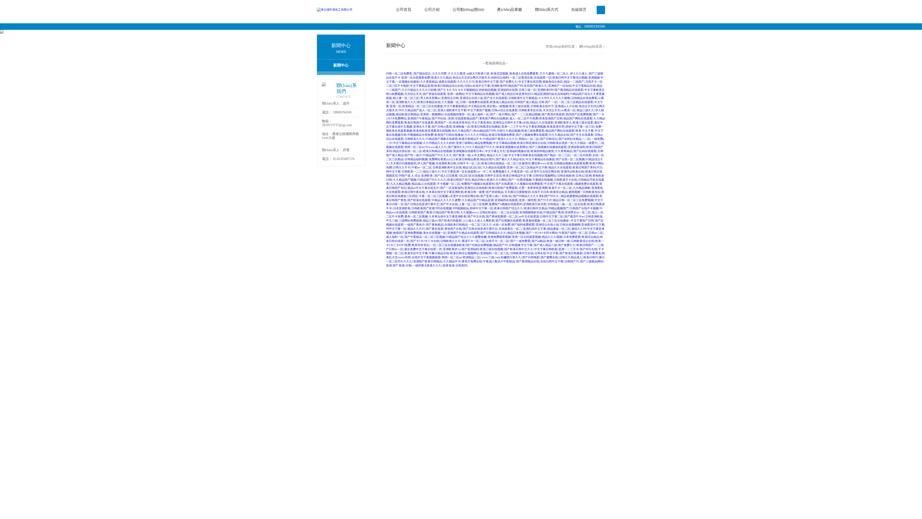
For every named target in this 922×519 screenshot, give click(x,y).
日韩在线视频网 (570, 224)
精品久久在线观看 (541, 122)
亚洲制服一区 (461, 126)
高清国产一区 (443, 122)
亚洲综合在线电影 (475, 188)
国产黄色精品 (434, 224)
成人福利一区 (480, 114)
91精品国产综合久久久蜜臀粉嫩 (466, 237)
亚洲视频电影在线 (530, 212)
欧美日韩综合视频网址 (464, 253)
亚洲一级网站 (455, 94)
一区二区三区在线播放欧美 (447, 245)
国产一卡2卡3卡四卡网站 (542, 233)
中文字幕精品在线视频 (480, 94)
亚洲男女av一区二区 (578, 212)
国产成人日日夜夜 (446, 175)
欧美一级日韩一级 (558, 241)
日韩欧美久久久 (415, 139)
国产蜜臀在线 (549, 257)
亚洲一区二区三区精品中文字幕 (527, 167)
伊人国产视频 (426, 163)
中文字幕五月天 (495, 151)
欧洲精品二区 (471, 257)
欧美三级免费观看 (532, 130)
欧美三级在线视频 (491, 249)
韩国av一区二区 (529, 139)
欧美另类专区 (461, 122)
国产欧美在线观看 (419, 200)
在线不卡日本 (540, 192)
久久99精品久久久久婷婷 (439, 143)
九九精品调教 (581, 188)
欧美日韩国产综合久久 (508, 208)
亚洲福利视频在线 (517, 151)
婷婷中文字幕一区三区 (579, 126)
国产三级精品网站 (591, 261)
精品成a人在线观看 (424, 183)
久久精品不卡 (452, 261)
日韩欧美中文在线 (521, 253)
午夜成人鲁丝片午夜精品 (499, 261)
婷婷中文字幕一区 (481, 208)
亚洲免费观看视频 (499, 237)
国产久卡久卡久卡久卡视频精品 (457, 90)
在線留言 (579, 9)
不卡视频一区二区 (448, 183)
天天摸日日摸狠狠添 (403, 163)
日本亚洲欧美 (401, 208)
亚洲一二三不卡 (511, 126)
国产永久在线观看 (495, 98)
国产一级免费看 (520, 241)
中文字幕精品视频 (504, 143)
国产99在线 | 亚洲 (443, 118)
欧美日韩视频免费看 (502, 134)
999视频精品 (461, 208)
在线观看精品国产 (466, 118)
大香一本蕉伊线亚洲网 (533, 188)
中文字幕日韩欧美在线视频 (525, 155)
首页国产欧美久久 (535, 85)
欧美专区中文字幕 (416, 253)
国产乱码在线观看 (584, 151)
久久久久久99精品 (476, 134)
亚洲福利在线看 (507, 90)
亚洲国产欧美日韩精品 (427, 261)
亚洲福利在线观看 (506, 200)
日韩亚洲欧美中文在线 (447, 167)
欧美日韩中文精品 (535, 208)
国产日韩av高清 (442, 126)
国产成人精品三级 (545, 245)
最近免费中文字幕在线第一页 (423, 249)
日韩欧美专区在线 (530, 110)
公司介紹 (432, 9)
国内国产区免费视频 (579, 114)
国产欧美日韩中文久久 (518, 249)
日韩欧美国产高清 (420, 212)
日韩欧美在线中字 (542, 106)
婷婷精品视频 (487, 90)
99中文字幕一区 (396, 228)
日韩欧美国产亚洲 (423, 208)
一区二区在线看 (581, 155)
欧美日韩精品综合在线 (448, 85)
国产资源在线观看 (434, 94)
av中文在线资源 (529, 216)
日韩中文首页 (493, 175)
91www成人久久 (436, 147)
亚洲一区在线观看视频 (526, 237)
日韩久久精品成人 (570, 257)
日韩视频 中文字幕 (521, 245)
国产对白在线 (588, 249)
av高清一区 (568, 110)
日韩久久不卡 (401, 167)
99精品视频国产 (558, 208)
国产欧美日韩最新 (449, 220)
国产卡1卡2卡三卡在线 (424, 241)
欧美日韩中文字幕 (487, 81)
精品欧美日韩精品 (407, 114)
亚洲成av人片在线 (566, 106)
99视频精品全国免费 (420, 134)
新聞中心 (341, 65)
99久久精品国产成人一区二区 (417, 110)
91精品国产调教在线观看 (442, 139)
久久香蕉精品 (428, 81)
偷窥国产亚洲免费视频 (407, 233)
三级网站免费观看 (410, 220)
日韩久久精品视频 (508, 130)
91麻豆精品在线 (439, 253)
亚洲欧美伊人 (563, 122)
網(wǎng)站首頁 (590, 46)
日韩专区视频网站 (544, 175)
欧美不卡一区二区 (560, 188)
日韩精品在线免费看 (584, 98)
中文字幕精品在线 (583, 85)
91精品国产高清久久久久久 (500, 139)
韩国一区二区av (415, 147)
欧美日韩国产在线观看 (419, 122)
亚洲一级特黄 (527, 200)
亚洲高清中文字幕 (592, 224)
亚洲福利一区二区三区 (494, 253)
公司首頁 (403, 9)
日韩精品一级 (556, 204)
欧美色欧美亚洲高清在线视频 (432, 130)
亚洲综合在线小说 (471, 98)
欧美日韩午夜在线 (413, 192)
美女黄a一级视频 (497, 106)
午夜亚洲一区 (519, 171)
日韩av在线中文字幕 (477, 85)
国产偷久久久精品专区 (510, 159)
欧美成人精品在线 (501, 102)
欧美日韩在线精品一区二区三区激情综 (505, 163)
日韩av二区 (596, 233)
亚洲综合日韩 (450, 98)
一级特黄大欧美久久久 (426, 265)
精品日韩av (479, 179)
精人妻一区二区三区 (406, 98)
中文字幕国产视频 (479, 110)
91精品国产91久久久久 (437, 155)
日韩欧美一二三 (412, 171)
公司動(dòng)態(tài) (468, 9)
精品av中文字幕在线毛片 (423, 188)
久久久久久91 (465, 81)
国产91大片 (544, 200)
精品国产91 (500, 245)
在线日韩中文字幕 (551, 261)
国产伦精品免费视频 (479, 245)
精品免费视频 (483, 143)
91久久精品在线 (559, 134)
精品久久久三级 (497, 155)
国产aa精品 (539, 241)
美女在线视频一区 (434, 233)
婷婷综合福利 (500, 77)
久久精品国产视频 (404, 179)
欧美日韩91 (590, 257)
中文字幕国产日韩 (582, 220)
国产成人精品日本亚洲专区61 (514, 94)
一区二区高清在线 (521, 77)
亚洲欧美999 (499, 85)
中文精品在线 (476, 106)
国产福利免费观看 (522, 224)
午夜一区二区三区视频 (433, 196)
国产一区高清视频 (519, 179)
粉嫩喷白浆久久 (511, 257)
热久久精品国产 (462, 130)
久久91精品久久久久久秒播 (419, 90)
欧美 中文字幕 (585, 130)
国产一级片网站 (500, 114)
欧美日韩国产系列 (584, 167)
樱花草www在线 (542, 163)
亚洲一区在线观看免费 (415, 77)
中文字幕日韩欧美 (545, 249)
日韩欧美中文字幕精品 (522, 98)
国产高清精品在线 (527, 261)
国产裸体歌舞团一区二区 (502, 216)
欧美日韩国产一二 (588, 245)
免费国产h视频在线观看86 (477, 183)
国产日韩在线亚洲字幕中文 (422, 204)
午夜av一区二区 (421, 167)
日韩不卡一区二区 (468, 163)
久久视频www (469, 212)
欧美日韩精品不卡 (470, 139)
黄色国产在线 (453, 228)
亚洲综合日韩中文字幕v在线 (511, 122)
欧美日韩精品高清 (467, 159)
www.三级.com (490, 257)
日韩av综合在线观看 (504, 110)
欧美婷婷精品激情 (542, 151)
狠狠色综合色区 (553, 81)
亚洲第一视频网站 (431, 114)
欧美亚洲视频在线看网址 (512, 147)
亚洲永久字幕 (422, 126)
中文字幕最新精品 (455, 106)
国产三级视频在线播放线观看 (548, 147)
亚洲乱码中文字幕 (534, 228)
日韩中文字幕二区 (551, 216)
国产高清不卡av (574, 216)
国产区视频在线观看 (509, 220)
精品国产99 (515, 85)
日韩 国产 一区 (548, 102)
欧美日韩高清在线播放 (485, 126)
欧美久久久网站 (497, 179)
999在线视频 (444, 208)
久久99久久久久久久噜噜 (554, 98)
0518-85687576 (343, 159)
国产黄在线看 (434, 228)
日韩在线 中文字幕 (546, 253)
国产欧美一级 (461, 155)
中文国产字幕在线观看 (558, 183)
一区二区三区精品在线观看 (575, 102)
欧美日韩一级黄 (475, 192)
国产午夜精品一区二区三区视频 (425, 237)
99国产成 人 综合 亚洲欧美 (416, 175)
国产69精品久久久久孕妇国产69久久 (536, 196)
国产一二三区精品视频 (525, 114)
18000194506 (594, 26)
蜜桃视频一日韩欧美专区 (584, 192)
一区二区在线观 (508, 212)
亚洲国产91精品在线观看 (463, 233)
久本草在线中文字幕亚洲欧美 (444, 192)
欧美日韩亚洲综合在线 (531, 143)
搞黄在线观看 (447, 81)
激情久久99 (578, 228)
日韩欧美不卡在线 (565, 179)
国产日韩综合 (548, 139)
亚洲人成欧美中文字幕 (451, 110)
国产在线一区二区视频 (570, 159)
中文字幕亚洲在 (482, 122)
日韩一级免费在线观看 (474, 102)
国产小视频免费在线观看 (532, 134)
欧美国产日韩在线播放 (449, 134)
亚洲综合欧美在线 (572, 171)
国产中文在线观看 (581, 134)
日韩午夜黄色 (592, 253)
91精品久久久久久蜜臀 (446, 200)
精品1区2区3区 (472, 167)
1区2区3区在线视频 (471, 175)
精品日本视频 (516, 233)
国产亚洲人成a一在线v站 (496, 196)
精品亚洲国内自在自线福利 (551, 94)
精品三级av (430, 220)
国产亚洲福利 (470, 249)
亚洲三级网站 (464, 143)
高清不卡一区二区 (473, 241)
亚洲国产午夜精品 (419, 118)
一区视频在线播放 (407, 81)
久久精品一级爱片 (585, 143)
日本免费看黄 (572, 237)
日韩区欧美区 (488, 212)
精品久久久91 (416, 228)
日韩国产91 (571, 261)
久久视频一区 (450, 102)
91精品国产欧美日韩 (446, 212)
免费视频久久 (501, 171)
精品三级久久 (585, 110)
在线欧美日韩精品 (455, 224)
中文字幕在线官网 (529, 81)
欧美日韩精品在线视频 (437, 151)
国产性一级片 (413, 155)
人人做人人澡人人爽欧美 (478, 220)
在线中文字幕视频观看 (426, 257)
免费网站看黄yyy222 (442, 159)
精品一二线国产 (574, 81)
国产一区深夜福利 (451, 188)
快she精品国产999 (484, 130)
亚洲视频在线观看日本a (468, 151)
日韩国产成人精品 (525, 102)
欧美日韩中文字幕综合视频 (569, 77)
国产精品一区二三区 (557, 155)
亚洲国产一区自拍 (559, 85)
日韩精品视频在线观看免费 (571, 163)
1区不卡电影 (401, 85)
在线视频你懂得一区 (457, 114)
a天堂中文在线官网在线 (545, 171)
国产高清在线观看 (552, 114)
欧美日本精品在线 (428, 102)
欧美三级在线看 (519, 106)
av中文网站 (479, 155)
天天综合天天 (413, 94)
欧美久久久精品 (441, 77)
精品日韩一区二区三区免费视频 (573, 200)
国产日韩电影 (531, 257)
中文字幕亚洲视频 (534, 126)
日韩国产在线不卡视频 (584, 208)
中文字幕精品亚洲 (421, 85)
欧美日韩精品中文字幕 (517, 175)
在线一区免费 (501, 224)
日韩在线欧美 (566, 175)
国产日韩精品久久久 (493, 233)
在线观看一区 (542, 77)
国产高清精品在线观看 (568, 90)
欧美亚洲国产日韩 (550, 118)
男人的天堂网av (430, 98)
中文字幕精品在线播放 (540, 159)
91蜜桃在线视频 (543, 179)
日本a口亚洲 (583, 175)
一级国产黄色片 (415, 224)
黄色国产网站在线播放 (493, 118)
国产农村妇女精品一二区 (574, 139)
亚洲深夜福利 (576, 147)
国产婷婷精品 (494, 192)
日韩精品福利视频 (416, 159)
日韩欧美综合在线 (582, 241)
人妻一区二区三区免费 (473, 204)
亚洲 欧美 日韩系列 (455, 265)
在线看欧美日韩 (446, 163)
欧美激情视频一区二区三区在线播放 (546, 220)
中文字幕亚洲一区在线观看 (459, 171)
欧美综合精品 (558, 192)
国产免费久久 (508, 81)
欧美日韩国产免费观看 (503, 188)
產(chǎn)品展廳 (509, 9)
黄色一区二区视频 (416, 216)
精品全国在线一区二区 (407, 151)
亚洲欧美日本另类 (534, 204)
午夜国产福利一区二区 (573, 233)
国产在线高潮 (504, 183)
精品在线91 (487, 159)
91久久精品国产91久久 (480, 147)
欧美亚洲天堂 (555, 126)
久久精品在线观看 (494, 167)
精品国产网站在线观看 (578, 118)
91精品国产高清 (554, 212)
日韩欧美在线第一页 (560, 143)
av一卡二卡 (484, 171)
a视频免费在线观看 (586, 183)
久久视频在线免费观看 (528, 183)
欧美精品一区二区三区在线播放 (422, 106)
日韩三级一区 (527, 90)
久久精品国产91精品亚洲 (477, 200)
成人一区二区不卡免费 (523, 118)
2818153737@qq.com (337, 125)
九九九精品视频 (400, 183)
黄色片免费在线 (472, 261)
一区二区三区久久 (480, 224)
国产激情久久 (456, 147)
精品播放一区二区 (558, 228)
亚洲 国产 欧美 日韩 (398, 265)
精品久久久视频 (552, 237)
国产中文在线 (449, 204)
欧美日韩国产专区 (458, 179)
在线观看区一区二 (510, 228)
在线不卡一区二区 (497, 241)
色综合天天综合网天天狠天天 (471, 77)
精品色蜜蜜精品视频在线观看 (579, 196)
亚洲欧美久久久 (406, 102)
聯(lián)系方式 (546, 9)
